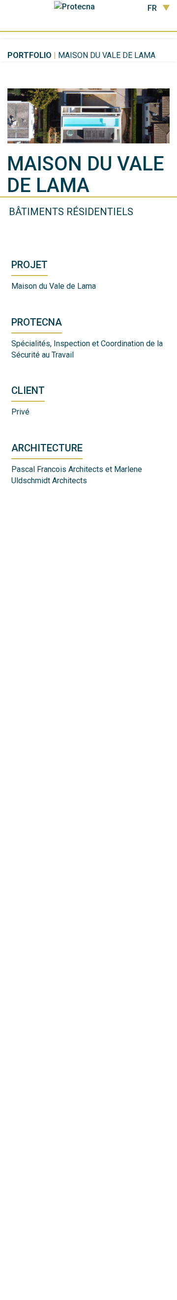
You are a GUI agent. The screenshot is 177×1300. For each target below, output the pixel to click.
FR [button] (152, 8)
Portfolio (29, 55)
